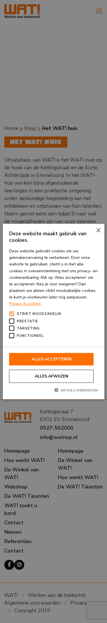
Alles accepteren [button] (51, 359)
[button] (53, 390)
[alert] (53, 311)
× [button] (98, 230)
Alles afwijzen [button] (51, 376)
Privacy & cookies (25, 303)
